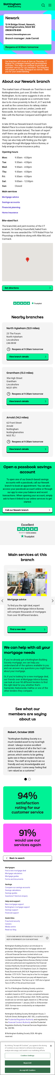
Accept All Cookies (27, 1070)
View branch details (19, 357)
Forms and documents (14, 879)
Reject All (27, 1063)
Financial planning (11, 207)
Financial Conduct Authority (19, 1022)
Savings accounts (11, 202)
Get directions (12, 288)
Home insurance (10, 213)
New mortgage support (14, 904)
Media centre (10, 927)
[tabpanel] (27, 751)
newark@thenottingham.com (18, 34)
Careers (8, 924)
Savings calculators (13, 890)
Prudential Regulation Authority (21, 1020)
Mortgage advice (10, 197)
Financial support (12, 913)
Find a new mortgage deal (15, 871)
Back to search (17, 858)
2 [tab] (29, 779)
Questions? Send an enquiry (16, 896)
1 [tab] (25, 779)
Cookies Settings (27, 1056)
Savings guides (11, 893)
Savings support (11, 910)
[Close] (51, 1046)
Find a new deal (17, 629)
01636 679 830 (13, 30)
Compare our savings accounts (17, 887)
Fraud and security (12, 921)
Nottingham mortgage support (17, 907)
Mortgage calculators (13, 873)
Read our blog (10, 930)
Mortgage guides (12, 876)
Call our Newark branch (17, 510)
